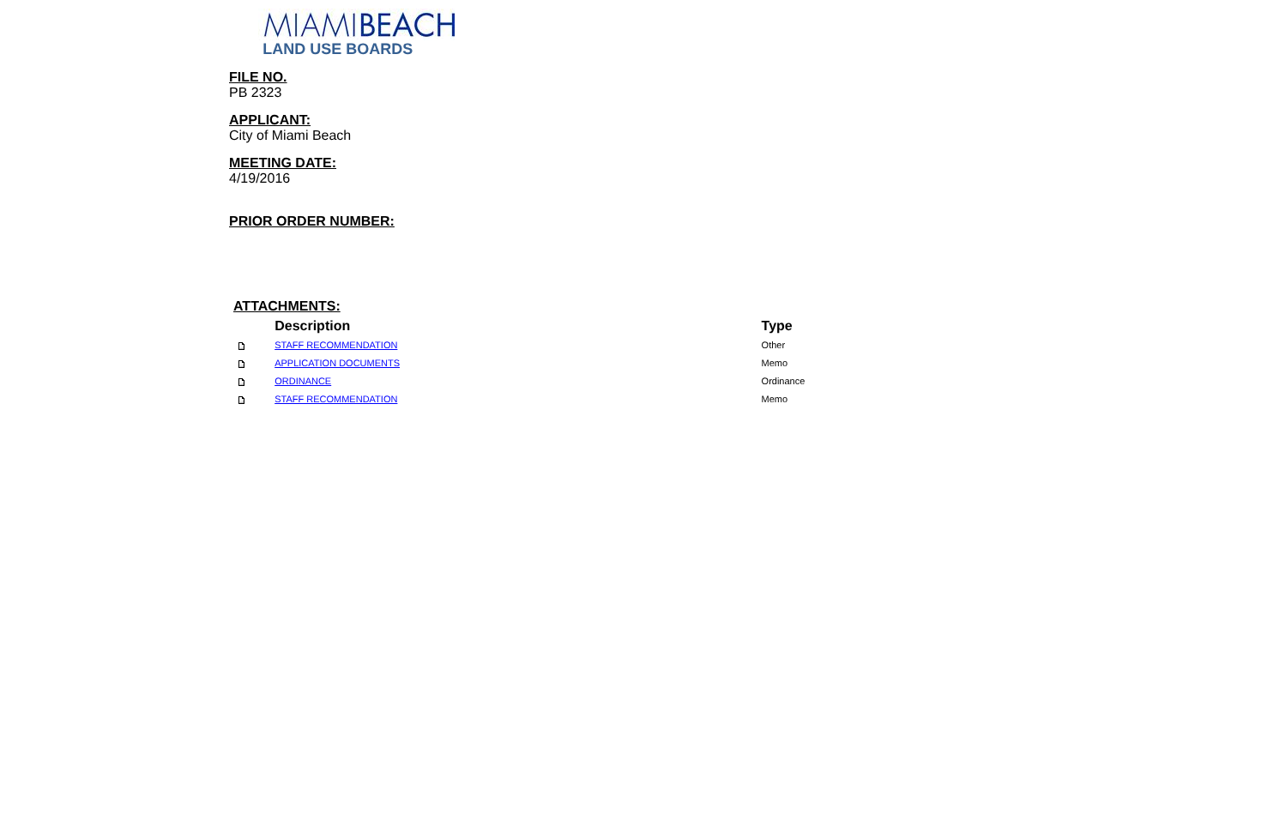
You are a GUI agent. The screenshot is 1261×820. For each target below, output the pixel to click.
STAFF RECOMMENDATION (336, 346)
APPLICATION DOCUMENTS (337, 364)
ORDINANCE (303, 382)
